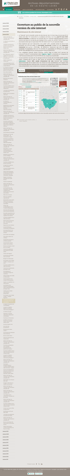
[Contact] (56, 9)
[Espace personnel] (66, 9)
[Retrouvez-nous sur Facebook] (58, 9)
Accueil (21, 16)
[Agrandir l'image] (42, 90)
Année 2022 (33, 16)
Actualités (26, 16)
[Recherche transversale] (64, 9)
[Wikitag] (61, 9)
